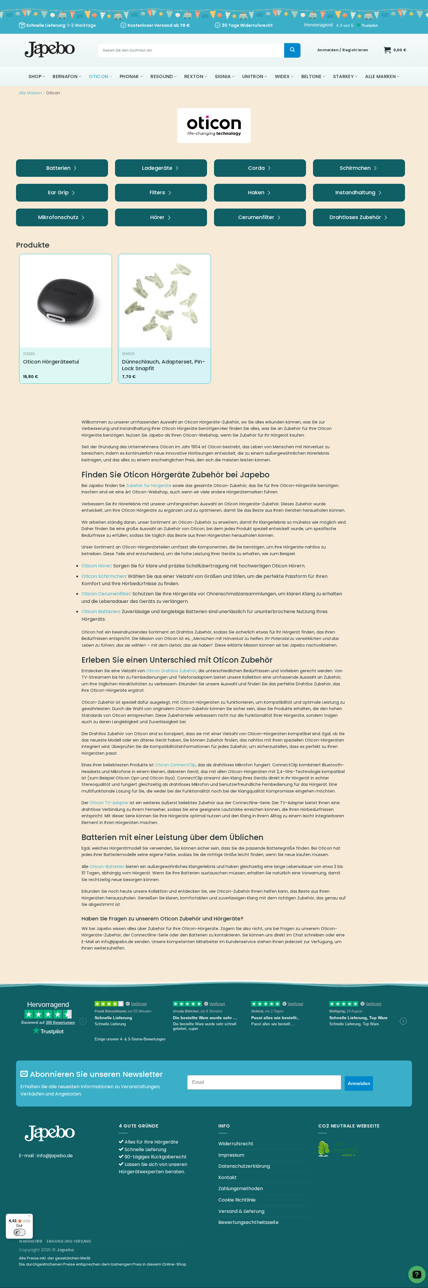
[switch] (19, 1232)
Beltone (311, 76)
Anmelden (359, 1083)
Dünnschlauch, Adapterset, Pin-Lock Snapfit (163, 365)
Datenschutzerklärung (244, 1166)
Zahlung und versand (68, 1241)
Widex (282, 76)
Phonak (129, 76)
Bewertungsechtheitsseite (248, 1222)
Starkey (343, 76)
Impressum (231, 1155)
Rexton (193, 76)
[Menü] (29, 1217)
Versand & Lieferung (241, 1211)
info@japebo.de (55, 1155)
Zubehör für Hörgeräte (148, 485)
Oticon (98, 76)
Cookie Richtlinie (237, 1200)
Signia (223, 76)
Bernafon (65, 76)
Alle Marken (380, 76)
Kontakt (227, 1177)
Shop (35, 76)
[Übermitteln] (292, 50)
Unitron (252, 76)
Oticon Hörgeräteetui (51, 361)
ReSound (162, 76)
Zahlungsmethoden (240, 1188)
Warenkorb (31, 1241)
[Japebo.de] (50, 50)
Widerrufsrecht (235, 1143)
